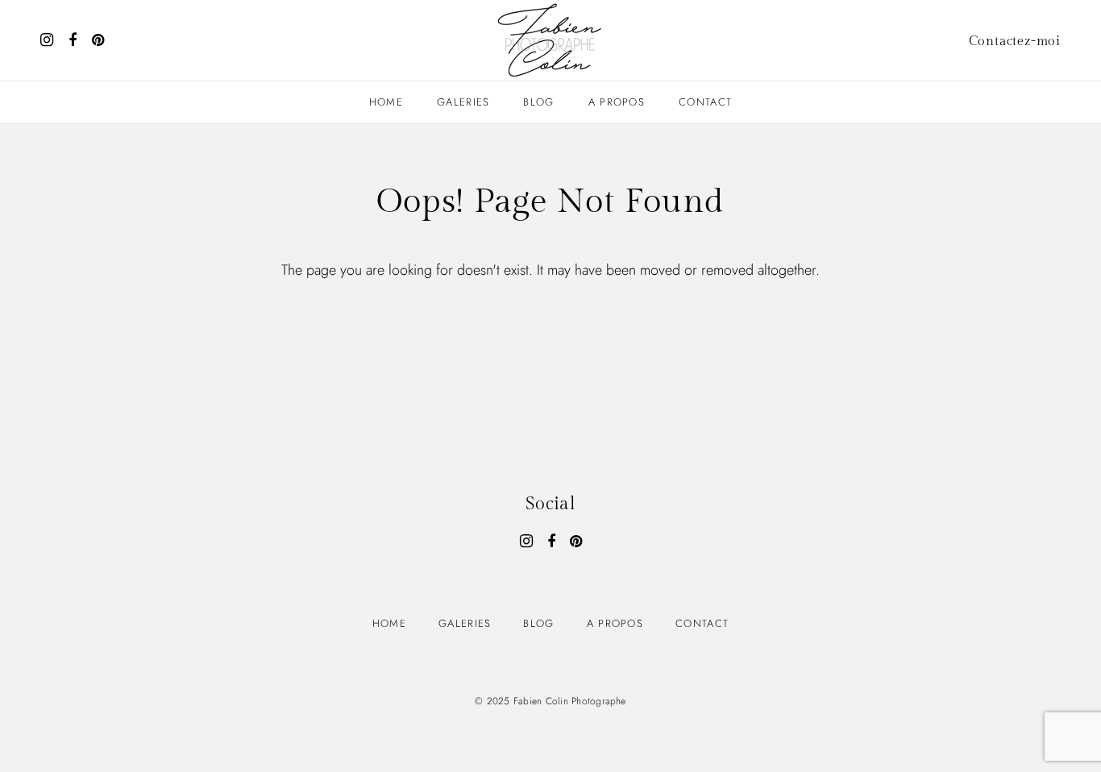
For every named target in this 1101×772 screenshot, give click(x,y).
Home (386, 102)
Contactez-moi (1015, 41)
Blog (538, 102)
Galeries (463, 102)
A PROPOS (616, 102)
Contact (705, 102)
